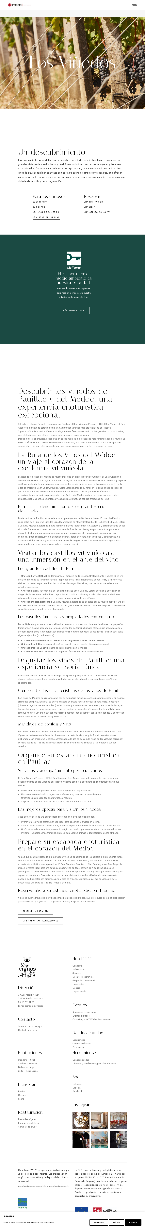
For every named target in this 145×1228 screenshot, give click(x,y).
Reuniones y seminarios (84, 1012)
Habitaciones (79, 969)
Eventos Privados (81, 1015)
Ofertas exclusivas (81, 1043)
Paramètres (99, 1222)
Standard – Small (26, 1059)
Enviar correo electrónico (30, 1005)
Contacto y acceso (27, 1030)
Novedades (78, 984)
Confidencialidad (80, 1059)
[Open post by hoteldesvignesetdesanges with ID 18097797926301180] (118, 1120)
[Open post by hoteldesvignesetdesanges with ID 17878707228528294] (99, 1120)
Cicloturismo (78, 1047)
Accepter (133, 1222)
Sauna (21, 1098)
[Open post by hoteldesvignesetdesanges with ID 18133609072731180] (80, 1120)
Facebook (77, 1091)
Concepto (77, 965)
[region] (72, 1220)
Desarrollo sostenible (83, 976)
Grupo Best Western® (83, 980)
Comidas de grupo (27, 1126)
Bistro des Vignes (27, 1119)
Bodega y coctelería (28, 1123)
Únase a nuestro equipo (30, 1026)
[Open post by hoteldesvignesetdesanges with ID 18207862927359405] (99, 1139)
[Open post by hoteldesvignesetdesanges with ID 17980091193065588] (118, 1139)
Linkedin (76, 1087)
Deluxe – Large (26, 1067)
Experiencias (78, 1039)
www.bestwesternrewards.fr (32, 1186)
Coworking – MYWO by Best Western (91, 1019)
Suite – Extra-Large (28, 1071)
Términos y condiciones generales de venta (94, 1063)
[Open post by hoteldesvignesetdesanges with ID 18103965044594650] (80, 1139)
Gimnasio (22, 1095)
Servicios (76, 973)
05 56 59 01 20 (26, 1002)
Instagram (77, 1084)
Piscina (21, 1091)
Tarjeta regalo (79, 991)
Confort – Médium (27, 1063)
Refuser (116, 1222)
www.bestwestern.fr (59, 1186)
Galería (76, 987)
